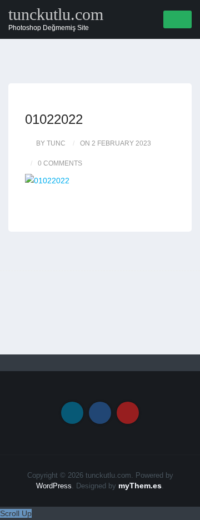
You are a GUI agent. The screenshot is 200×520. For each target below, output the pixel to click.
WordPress (54, 486)
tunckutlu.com (55, 14)
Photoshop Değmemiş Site (48, 28)
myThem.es (140, 485)
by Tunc (51, 143)
